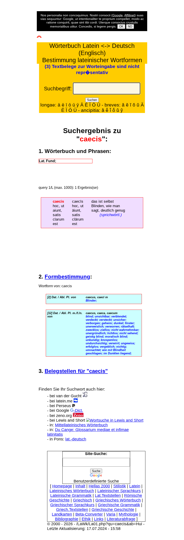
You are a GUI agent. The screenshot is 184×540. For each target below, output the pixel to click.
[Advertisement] (20, 95)
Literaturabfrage (121, 519)
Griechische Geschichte (113, 509)
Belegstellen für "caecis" (76, 371)
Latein (134, 486)
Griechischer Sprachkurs (72, 505)
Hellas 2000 (99, 486)
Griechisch (82, 500)
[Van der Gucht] (85, 396)
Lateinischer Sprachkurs (119, 491)
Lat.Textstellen (108, 495)
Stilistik (119, 486)
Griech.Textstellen (72, 509)
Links (98, 519)
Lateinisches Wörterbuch (72, 491)
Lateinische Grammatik (71, 495)
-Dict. (78, 410)
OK (121, 26)
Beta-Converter (89, 514)
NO (130, 26)
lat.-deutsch (75, 439)
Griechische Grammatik (119, 505)
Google (117, 15)
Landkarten (62, 514)
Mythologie (128, 514)
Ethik (86, 519)
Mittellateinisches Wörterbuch (81, 425)
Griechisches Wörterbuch (118, 500)
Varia (110, 514)
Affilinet (129, 15)
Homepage (62, 486)
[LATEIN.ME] (76, 401)
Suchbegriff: (58, 88)
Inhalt (80, 486)
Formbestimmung (67, 277)
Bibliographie (66, 519)
